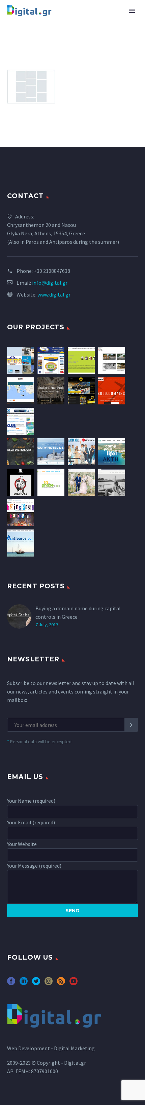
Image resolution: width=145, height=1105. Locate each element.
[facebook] (11, 983)
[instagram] (49, 983)
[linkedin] (24, 983)
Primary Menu (132, 11)
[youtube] (73, 983)
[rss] (61, 983)
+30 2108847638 (52, 270)
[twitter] (36, 983)
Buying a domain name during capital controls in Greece (78, 612)
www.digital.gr (53, 294)
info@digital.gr (49, 282)
